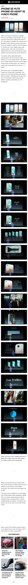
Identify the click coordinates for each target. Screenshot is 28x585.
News (2, 6)
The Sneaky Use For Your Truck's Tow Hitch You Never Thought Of (7, 575)
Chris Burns (5, 17)
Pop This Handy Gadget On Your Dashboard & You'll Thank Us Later (20, 575)
